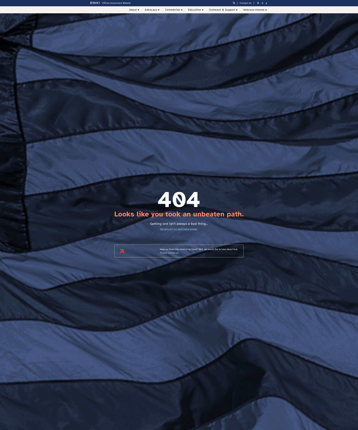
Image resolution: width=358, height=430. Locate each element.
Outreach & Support (222, 9)
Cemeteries (172, 9)
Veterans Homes (253, 9)
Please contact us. (169, 252)
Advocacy (151, 9)
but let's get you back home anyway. (179, 229)
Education (194, 9)
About (133, 9)
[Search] (234, 3)
